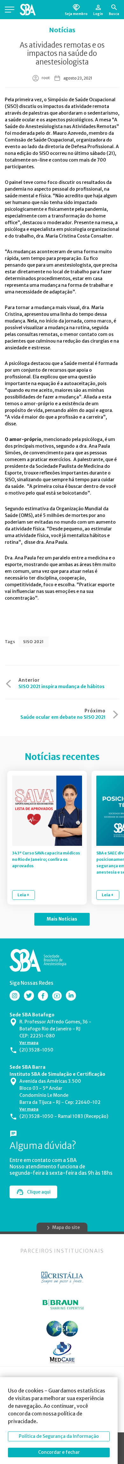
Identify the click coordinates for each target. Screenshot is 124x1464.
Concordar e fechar (59, 1452)
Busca (114, 14)
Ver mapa (28, 1042)
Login (98, 14)
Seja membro (76, 14)
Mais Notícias (62, 919)
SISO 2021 (33, 641)
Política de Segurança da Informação (59, 1436)
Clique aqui (39, 1192)
